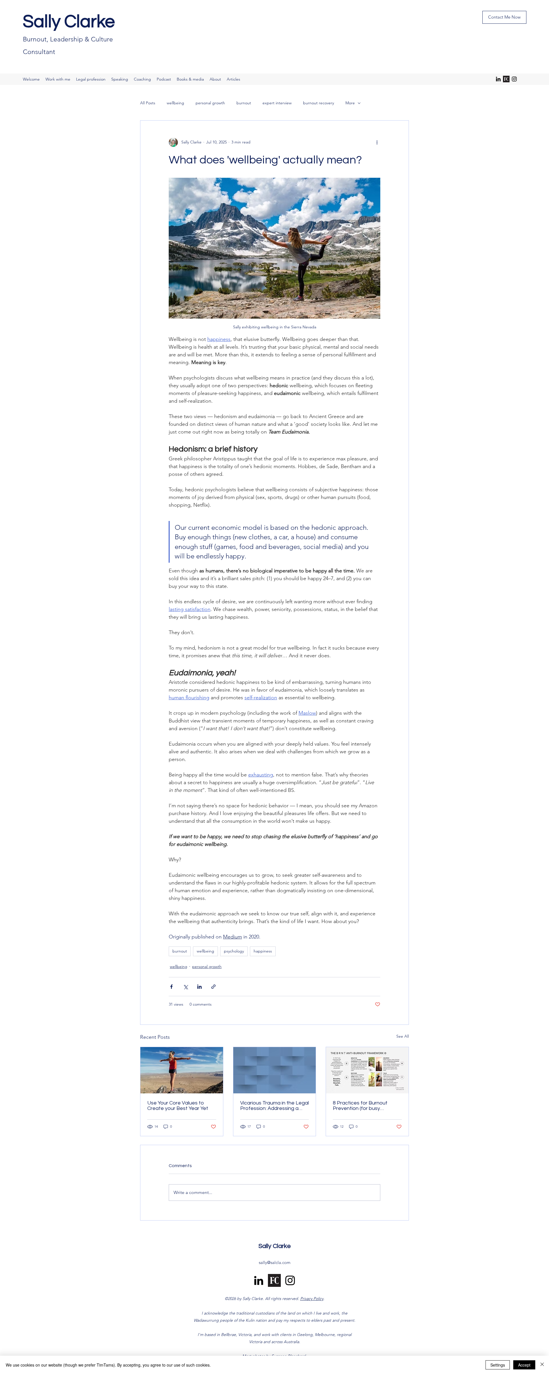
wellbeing (175, 102)
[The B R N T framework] (367, 1070)
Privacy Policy (311, 1298)
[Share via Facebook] (171, 986)
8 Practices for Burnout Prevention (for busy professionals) (360, 1105)
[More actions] (376, 142)
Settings (497, 1365)
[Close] (542, 1364)
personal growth (210, 102)
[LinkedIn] (498, 79)
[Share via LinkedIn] (199, 986)
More (350, 102)
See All (402, 1036)
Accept (524, 1365)
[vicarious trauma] (274, 1070)
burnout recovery (318, 102)
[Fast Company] (274, 1280)
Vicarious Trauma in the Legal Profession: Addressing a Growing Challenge (274, 1105)
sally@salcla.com (275, 1262)
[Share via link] (213, 986)
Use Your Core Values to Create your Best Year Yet (177, 1105)
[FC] (506, 79)
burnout (243, 102)
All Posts (147, 102)
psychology (234, 951)
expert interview (277, 102)
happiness (263, 951)
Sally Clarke (69, 22)
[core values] (181, 1070)
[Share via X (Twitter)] (185, 986)
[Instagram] (514, 79)
